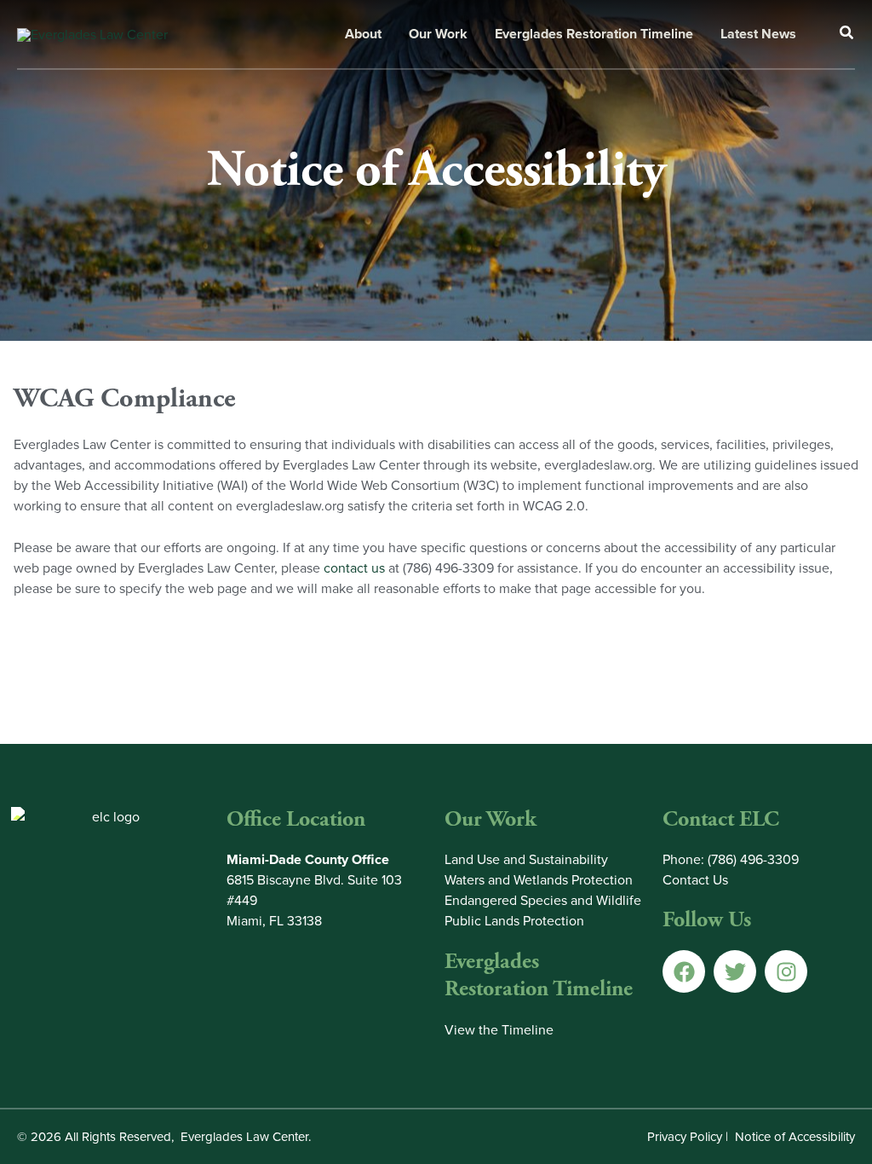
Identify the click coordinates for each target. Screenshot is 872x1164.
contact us (354, 568)
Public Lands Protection (514, 921)
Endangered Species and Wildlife (543, 900)
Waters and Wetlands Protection (539, 880)
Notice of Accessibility (795, 1136)
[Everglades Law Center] (92, 33)
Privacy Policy (684, 1136)
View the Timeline (499, 1030)
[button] (847, 35)
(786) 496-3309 (753, 859)
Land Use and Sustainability (526, 859)
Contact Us (695, 880)
